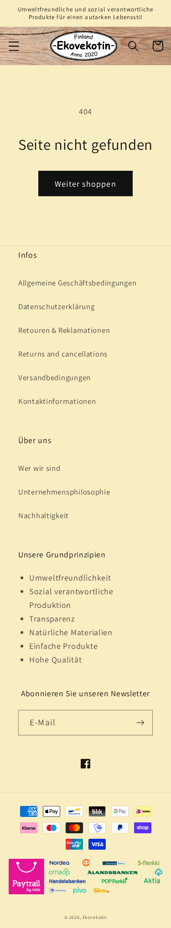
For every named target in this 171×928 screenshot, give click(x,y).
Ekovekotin (95, 917)
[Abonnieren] (140, 722)
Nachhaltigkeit (43, 515)
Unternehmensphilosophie (64, 492)
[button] (14, 46)
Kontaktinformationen (57, 401)
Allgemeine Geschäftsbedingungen (77, 283)
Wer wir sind (39, 468)
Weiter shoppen (85, 183)
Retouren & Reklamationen (64, 330)
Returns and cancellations (63, 354)
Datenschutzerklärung (56, 306)
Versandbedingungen (54, 377)
